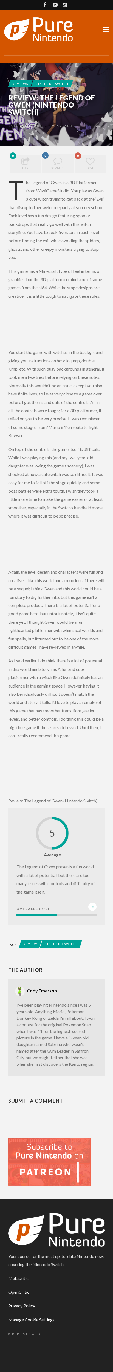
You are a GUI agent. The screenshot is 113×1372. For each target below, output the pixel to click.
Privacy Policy (21, 1305)
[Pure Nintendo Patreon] (49, 1161)
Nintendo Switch (52, 83)
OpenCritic (18, 1292)
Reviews (20, 83)
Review (30, 944)
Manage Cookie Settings (31, 1319)
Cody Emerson (28, 126)
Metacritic (18, 1278)
